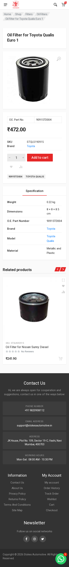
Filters (29, 14)
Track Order (52, 493)
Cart (51, 504)
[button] (60, 358)
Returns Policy (17, 499)
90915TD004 (15, 176)
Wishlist (51, 499)
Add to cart (39, 157)
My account (52, 482)
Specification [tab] (34, 191)
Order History (52, 488)
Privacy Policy (17, 493)
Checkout (52, 510)
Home (7, 14)
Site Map (17, 510)
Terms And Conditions (17, 504)
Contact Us (17, 482)
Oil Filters (42, 14)
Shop (18, 14)
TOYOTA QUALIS (35, 176)
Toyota (31, 146)
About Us (17, 488)
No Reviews (27, 351)
